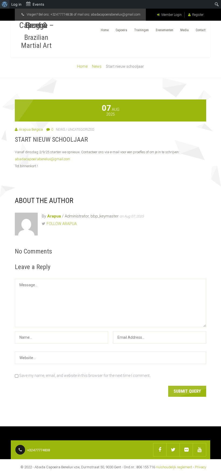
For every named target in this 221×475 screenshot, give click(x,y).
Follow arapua (62, 224)
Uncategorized (81, 129)
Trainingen (141, 30)
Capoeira (121, 30)
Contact (200, 30)
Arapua (54, 216)
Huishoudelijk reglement (174, 467)
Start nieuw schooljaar (51, 139)
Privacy (200, 467)
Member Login (171, 15)
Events (38, 4)
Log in (16, 4)
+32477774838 (61, 14)
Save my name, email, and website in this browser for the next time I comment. (84, 375)
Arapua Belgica (31, 129)
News (97, 66)
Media (184, 30)
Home (105, 30)
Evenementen (164, 30)
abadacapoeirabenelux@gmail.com (115, 14)
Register (197, 15)
